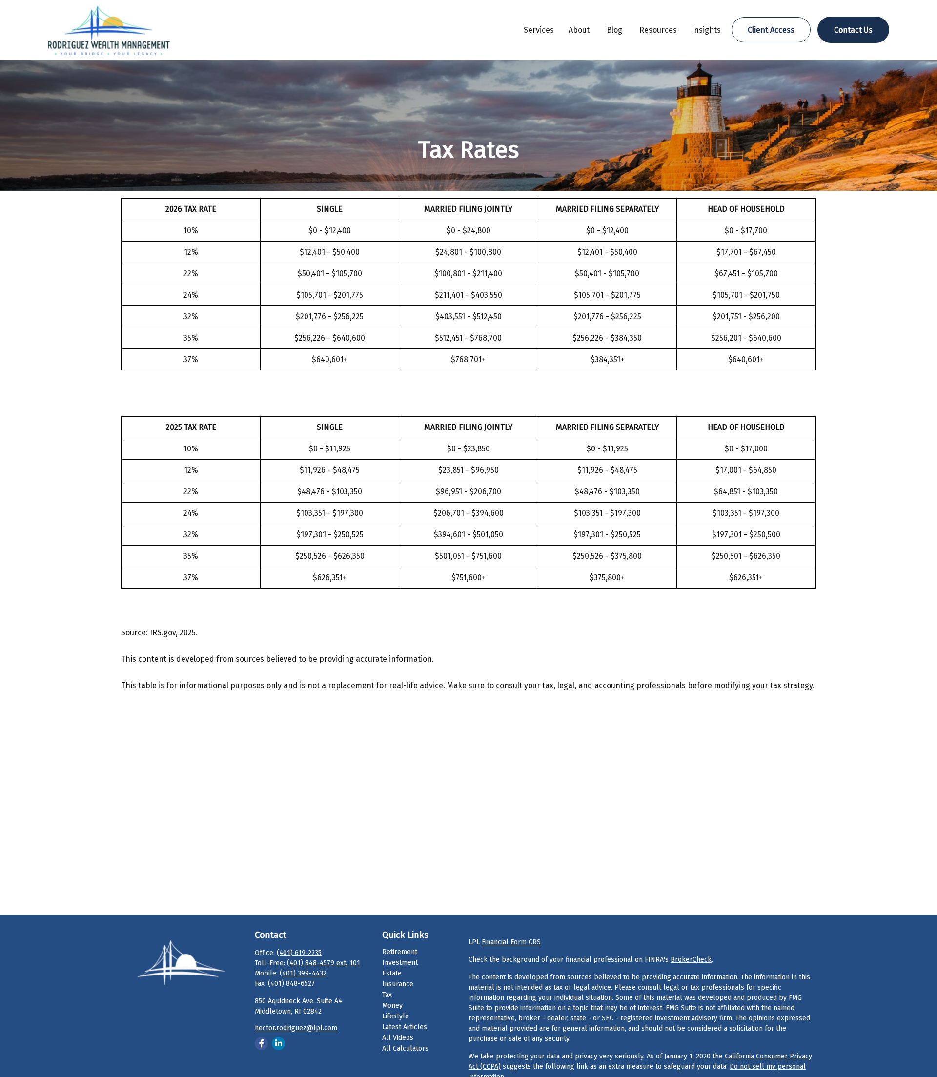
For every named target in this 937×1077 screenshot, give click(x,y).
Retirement (399, 952)
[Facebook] (261, 1043)
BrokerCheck (691, 959)
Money (392, 1005)
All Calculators (405, 1048)
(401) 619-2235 (299, 953)
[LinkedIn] (278, 1043)
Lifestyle (395, 1016)
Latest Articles (404, 1027)
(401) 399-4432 (303, 973)
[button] (539, 30)
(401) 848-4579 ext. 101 (323, 963)
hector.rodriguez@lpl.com (296, 1028)
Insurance (397, 984)
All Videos (397, 1038)
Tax (387, 995)
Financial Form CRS (511, 942)
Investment (400, 962)
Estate (392, 973)
